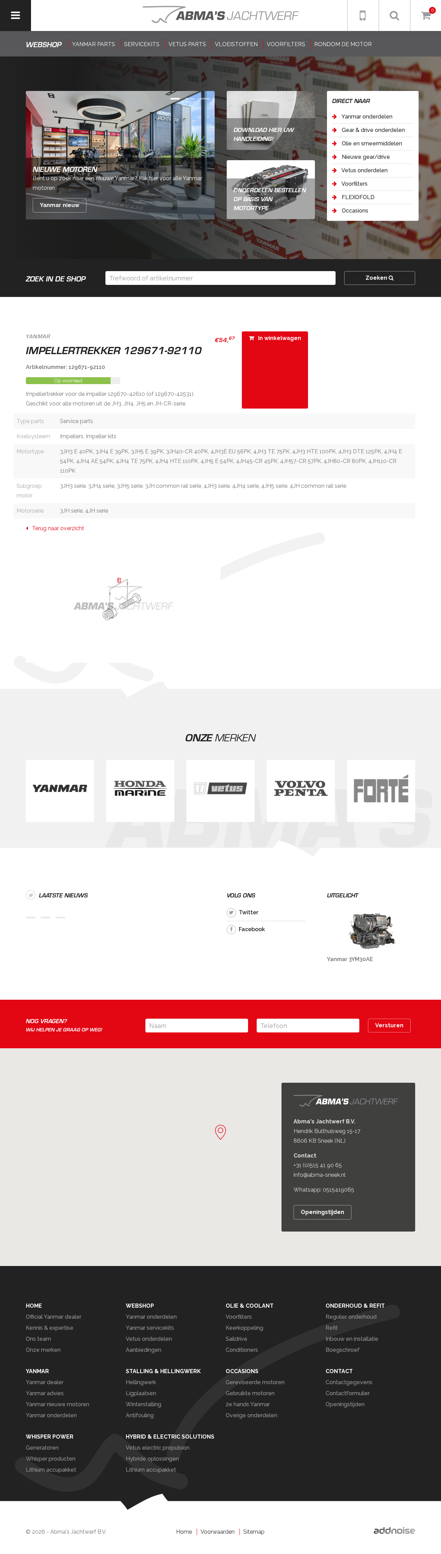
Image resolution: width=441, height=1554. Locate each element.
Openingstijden (322, 1212)
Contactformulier (348, 1393)
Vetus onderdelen (364, 170)
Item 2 (204, 99)
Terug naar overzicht (56, 528)
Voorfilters (354, 184)
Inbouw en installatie (352, 1339)
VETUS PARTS (187, 44)
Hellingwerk (141, 1382)
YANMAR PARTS (93, 44)
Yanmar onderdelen (366, 116)
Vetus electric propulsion (157, 1447)
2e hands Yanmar (248, 1404)
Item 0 (175, 99)
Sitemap (254, 1532)
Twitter (248, 912)
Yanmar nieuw (59, 205)
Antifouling (140, 1415)
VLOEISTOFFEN (236, 44)
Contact (339, 1371)
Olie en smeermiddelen (371, 143)
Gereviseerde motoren (255, 1382)
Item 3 (60, 917)
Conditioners (242, 1350)
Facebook (252, 929)
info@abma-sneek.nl (320, 1175)
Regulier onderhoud (351, 1317)
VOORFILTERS (286, 44)
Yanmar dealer (44, 1382)
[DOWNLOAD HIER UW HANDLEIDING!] (271, 120)
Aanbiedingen (143, 1350)
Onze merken (43, 1350)
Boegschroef (343, 1350)
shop (43, 44)
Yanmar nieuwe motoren (57, 1404)
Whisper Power (49, 1436)
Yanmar (37, 1371)
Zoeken (377, 278)
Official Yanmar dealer (53, 1317)
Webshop (140, 1306)
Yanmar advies (45, 1393)
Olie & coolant (250, 1306)
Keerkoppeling (244, 1328)
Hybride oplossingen (152, 1458)
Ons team (38, 1339)
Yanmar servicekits (150, 1328)
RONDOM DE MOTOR (343, 44)
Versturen (389, 1025)
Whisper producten (50, 1458)
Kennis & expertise (49, 1328)
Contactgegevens (349, 1382)
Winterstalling (143, 1404)
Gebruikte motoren (250, 1393)
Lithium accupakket (51, 1469)
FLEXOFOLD (357, 197)
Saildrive (236, 1339)
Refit (332, 1328)
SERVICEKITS (142, 44)
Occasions (354, 210)
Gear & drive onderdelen (372, 130)
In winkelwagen (277, 338)
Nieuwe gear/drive (365, 157)
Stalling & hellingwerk (163, 1371)
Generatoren (42, 1447)
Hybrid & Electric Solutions (170, 1436)
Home (34, 1306)
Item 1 (190, 99)
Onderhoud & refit (355, 1306)
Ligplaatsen (141, 1393)
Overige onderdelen (251, 1415)
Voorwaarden (218, 1532)
